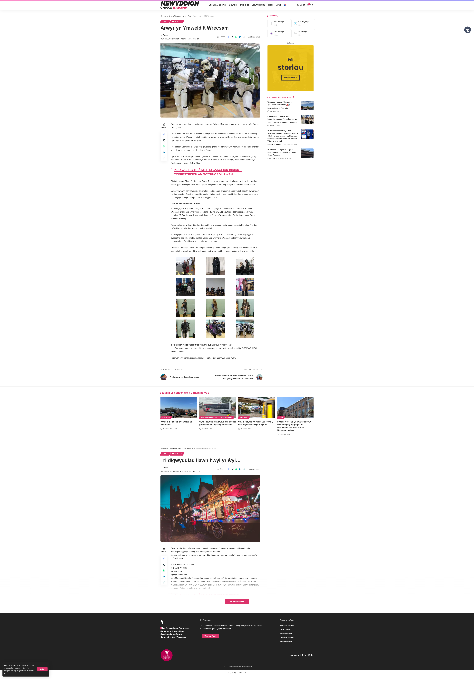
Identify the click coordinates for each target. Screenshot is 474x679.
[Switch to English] (284, 5)
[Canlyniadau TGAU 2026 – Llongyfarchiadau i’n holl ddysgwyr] (307, 119)
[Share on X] (232, 37)
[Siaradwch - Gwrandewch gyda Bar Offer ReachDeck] (467, 30)
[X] (298, 5)
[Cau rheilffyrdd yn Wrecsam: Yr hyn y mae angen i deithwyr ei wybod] (256, 407)
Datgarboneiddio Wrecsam (211, 417)
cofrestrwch (212, 358)
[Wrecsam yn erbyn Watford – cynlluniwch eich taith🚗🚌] (307, 105)
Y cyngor (228, 417)
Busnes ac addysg (280, 122)
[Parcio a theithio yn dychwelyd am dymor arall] (178, 407)
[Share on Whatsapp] (236, 37)
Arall (165, 21)
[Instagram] (301, 5)
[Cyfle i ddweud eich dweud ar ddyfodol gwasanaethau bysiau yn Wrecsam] (217, 407)
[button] (42, 669)
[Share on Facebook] (228, 37)
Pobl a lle (177, 21)
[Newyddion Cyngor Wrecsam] (179, 5)
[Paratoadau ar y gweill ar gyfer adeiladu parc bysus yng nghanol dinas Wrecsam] (307, 153)
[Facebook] (295, 5)
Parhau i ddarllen (237, 601)
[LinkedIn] (304, 5)
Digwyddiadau (272, 108)
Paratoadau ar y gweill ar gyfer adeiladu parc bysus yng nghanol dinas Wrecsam (281, 152)
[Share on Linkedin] (240, 37)
